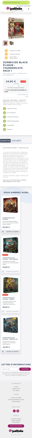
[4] (17, 228)
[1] (3, 95)
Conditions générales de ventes (16, 399)
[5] (8, 95)
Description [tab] (5, 140)
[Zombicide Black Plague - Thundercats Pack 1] (6, 43)
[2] (4, 95)
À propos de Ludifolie (16, 397)
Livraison (16, 386)
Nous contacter (16, 426)
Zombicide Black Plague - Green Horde (9, 298)
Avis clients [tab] (16, 140)
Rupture (23, 81)
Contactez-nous (16, 388)
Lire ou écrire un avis (23, 95)
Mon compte (16, 390)
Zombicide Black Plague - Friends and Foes (10, 338)
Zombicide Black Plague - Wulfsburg (10, 258)
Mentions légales (16, 401)
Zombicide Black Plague (9, 218)
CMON (8, 73)
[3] (5, 95)
